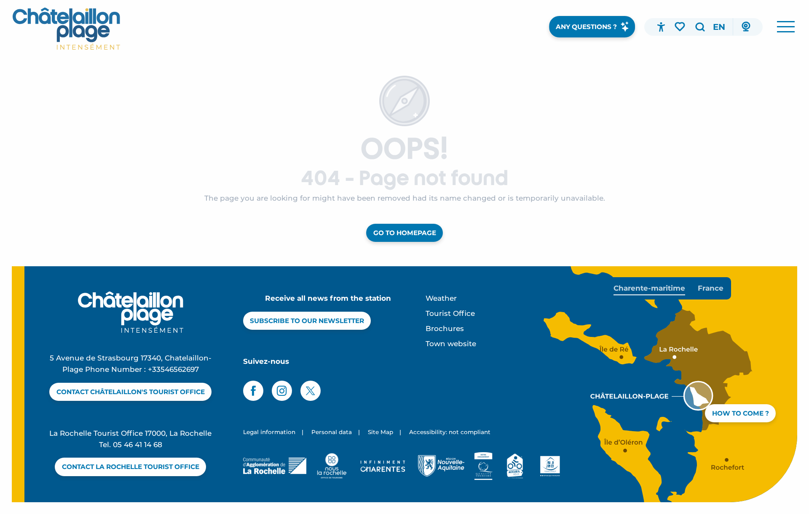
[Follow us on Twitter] (310, 391)
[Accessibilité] (661, 27)
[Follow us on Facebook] (253, 391)
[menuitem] (66, 29)
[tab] (649, 288)
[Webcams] (745, 27)
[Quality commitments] (483, 466)
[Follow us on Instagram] (282, 391)
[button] (700, 27)
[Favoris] (680, 26)
